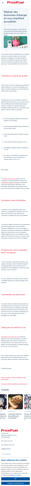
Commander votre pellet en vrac (10, 337)
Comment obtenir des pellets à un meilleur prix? (14, 384)
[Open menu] (3, 3)
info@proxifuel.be (6, 449)
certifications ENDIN (10, 182)
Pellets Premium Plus (10, 179)
